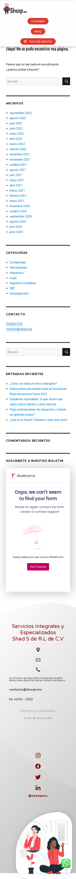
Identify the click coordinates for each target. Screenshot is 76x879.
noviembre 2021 (20, 159)
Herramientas (18, 267)
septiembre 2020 (21, 216)
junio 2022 (16, 128)
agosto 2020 (18, 221)
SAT (12, 288)
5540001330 (14, 324)
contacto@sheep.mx (19, 329)
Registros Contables (23, 283)
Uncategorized (19, 293)
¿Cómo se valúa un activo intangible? (33, 383)
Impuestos (17, 273)
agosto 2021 (18, 170)
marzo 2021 (17, 190)
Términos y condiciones (38, 711)
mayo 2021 (17, 180)
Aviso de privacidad (38, 718)
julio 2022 (16, 123)
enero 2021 (17, 201)
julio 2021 (16, 175)
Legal (13, 278)
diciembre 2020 (20, 206)
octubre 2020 (18, 211)
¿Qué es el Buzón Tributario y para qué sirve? (39, 420)
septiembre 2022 (21, 113)
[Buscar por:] (34, 81)
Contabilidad (18, 262)
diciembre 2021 (20, 154)
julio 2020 (16, 227)
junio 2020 (16, 232)
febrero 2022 (18, 149)
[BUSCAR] (66, 81)
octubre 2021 (18, 164)
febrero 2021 (18, 195)
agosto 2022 (18, 118)
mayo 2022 (17, 133)
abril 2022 (16, 139)
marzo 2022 (17, 144)
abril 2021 (16, 185)
